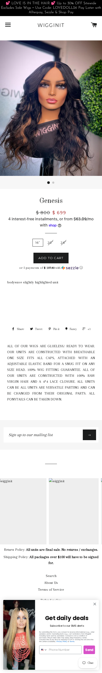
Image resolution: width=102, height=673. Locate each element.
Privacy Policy (61, 641)
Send (89, 649)
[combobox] (43, 650)
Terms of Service (51, 589)
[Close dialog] (95, 604)
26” (63, 242)
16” (37, 242)
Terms (72, 641)
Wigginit (51, 25)
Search (51, 576)
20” (51, 242)
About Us (51, 583)
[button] (51, 268)
